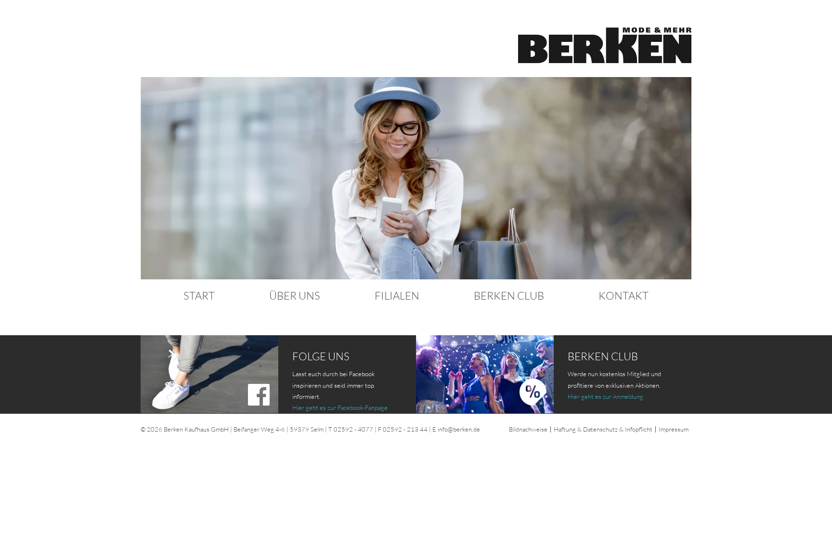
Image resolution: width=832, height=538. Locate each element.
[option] (416, 178)
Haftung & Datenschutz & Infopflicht (603, 429)
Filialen (397, 295)
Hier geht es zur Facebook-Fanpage (340, 407)
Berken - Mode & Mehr (604, 45)
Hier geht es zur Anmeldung (605, 396)
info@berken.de (459, 429)
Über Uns (294, 295)
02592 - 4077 (353, 429)
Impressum (674, 429)
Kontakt (623, 295)
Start (199, 295)
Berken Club (509, 295)
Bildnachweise (528, 429)
